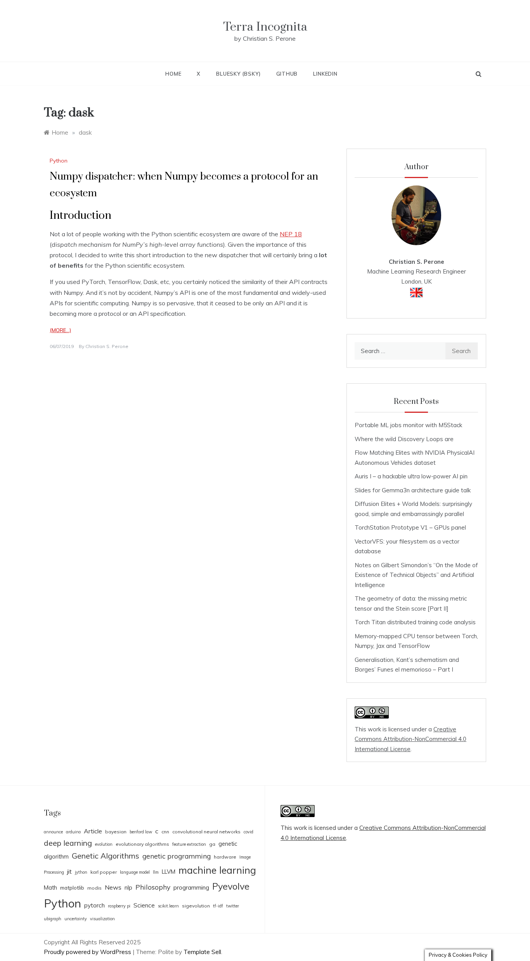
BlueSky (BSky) (238, 74)
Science (144, 905)
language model (135, 872)
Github (287, 74)
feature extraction (189, 844)
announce (53, 832)
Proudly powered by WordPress (88, 952)
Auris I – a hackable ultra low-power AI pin (411, 476)
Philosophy (152, 887)
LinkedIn (325, 74)
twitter (232, 906)
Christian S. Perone (106, 346)
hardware (225, 857)
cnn (165, 832)
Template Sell (202, 952)
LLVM (168, 871)
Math (50, 887)
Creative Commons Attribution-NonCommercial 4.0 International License (410, 739)
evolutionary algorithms (142, 844)
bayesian (115, 832)
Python (59, 160)
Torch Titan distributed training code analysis (415, 622)
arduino (73, 832)
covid (248, 832)
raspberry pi (119, 906)
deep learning (68, 843)
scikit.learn (168, 906)
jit (69, 871)
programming (191, 887)
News (113, 887)
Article (93, 831)
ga (212, 844)
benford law (141, 832)
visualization (102, 918)
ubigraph (52, 918)
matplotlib (72, 888)
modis (94, 888)
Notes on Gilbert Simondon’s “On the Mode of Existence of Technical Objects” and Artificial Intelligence (416, 575)
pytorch (94, 905)
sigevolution (196, 906)
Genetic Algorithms (105, 856)
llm (156, 872)
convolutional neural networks (206, 832)
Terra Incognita (265, 27)
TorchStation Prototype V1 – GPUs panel (410, 527)
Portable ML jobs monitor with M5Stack (408, 425)
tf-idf (218, 906)
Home (173, 74)
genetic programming (176, 856)
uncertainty (75, 918)
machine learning (217, 870)
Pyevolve (230, 886)
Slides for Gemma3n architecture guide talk (413, 490)
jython (81, 872)
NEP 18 (291, 234)
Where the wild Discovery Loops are (404, 439)
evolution (104, 844)
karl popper (103, 872)
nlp (128, 887)
